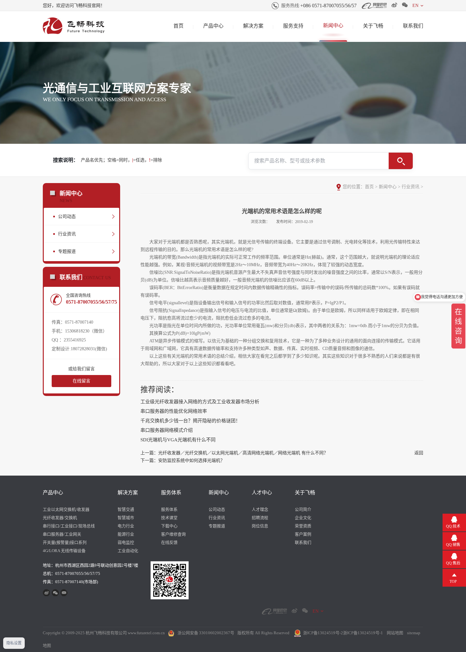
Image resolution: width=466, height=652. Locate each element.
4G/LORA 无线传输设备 (64, 550)
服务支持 (293, 26)
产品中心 (213, 26)
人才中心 (262, 492)
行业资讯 (67, 234)
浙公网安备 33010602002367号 (206, 632)
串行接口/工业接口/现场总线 (69, 526)
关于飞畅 (373, 26)
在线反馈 (169, 542)
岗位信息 (260, 526)
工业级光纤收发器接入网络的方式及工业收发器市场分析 (199, 401)
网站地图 (395, 632)
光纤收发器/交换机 (60, 517)
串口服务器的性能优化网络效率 (173, 411)
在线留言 (81, 381)
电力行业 (126, 526)
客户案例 (303, 534)
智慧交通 (126, 509)
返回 (418, 453)
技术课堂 (169, 517)
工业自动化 (128, 550)
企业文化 (303, 517)
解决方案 (253, 26)
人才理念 (260, 509)
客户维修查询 (173, 534)
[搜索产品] (401, 161)
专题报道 (67, 251)
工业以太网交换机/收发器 (66, 509)
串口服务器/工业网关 (62, 534)
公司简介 (303, 509)
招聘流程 (260, 517)
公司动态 (67, 216)
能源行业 (126, 534)
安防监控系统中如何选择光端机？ (191, 460)
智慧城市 (126, 517)
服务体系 (171, 492)
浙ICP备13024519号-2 (323, 632)
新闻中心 (333, 25)
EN (415, 5)
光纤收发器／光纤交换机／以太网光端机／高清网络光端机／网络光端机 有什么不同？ (243, 453)
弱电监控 (126, 542)
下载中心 (169, 526)
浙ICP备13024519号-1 (363, 632)
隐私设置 (14, 643)
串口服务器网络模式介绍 (166, 430)
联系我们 (413, 26)
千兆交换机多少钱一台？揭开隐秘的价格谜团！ (190, 420)
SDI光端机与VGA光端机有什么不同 (178, 439)
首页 (178, 26)
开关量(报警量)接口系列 (65, 542)
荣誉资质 (303, 526)
